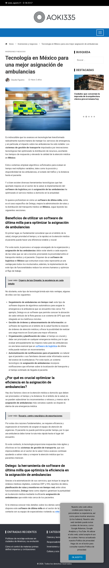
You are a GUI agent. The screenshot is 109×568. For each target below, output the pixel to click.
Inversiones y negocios (15, 52)
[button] (83, 116)
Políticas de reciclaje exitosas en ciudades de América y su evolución (22, 540)
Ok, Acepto (77, 557)
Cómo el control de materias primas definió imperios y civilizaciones (21, 548)
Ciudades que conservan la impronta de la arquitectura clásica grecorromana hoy (87, 96)
